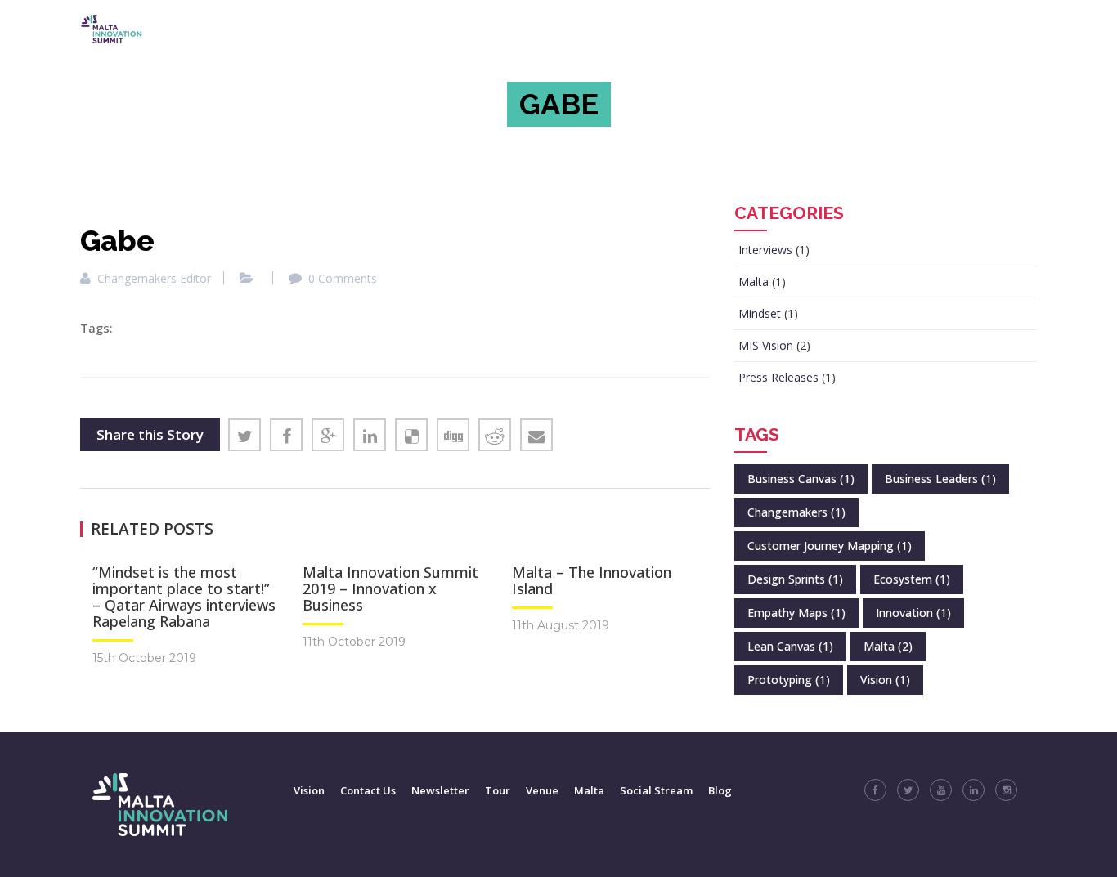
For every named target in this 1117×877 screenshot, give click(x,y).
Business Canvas (801, 478)
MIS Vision (765, 345)
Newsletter (440, 790)
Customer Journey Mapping (829, 545)
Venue (542, 790)
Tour (497, 790)
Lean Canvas (790, 646)
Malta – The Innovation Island (591, 580)
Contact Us (368, 790)
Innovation (913, 612)
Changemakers (796, 512)
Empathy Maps (796, 612)
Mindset (759, 313)
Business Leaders (940, 478)
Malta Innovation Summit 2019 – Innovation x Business (390, 588)
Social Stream (656, 790)
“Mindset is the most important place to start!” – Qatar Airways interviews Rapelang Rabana (184, 596)
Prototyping (788, 679)
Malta (753, 281)
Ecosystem (911, 579)
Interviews (765, 249)
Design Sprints (795, 579)
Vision (885, 679)
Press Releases (778, 377)
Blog (720, 790)
